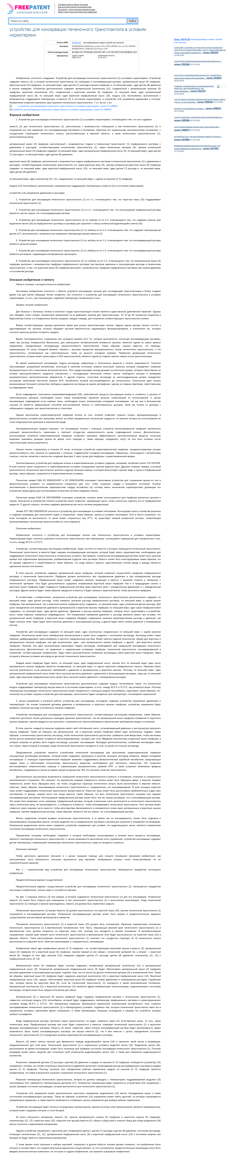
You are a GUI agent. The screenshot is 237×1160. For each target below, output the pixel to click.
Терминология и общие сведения (73, 4)
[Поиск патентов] (32, 9)
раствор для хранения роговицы (197, 108)
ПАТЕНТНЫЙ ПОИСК (29, 12)
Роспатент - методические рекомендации (76, 9)
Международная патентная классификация (77, 12)
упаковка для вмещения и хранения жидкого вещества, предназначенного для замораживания (194, 88)
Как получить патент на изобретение (75, 7)
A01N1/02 (76, 42)
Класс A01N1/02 (182, 39)
